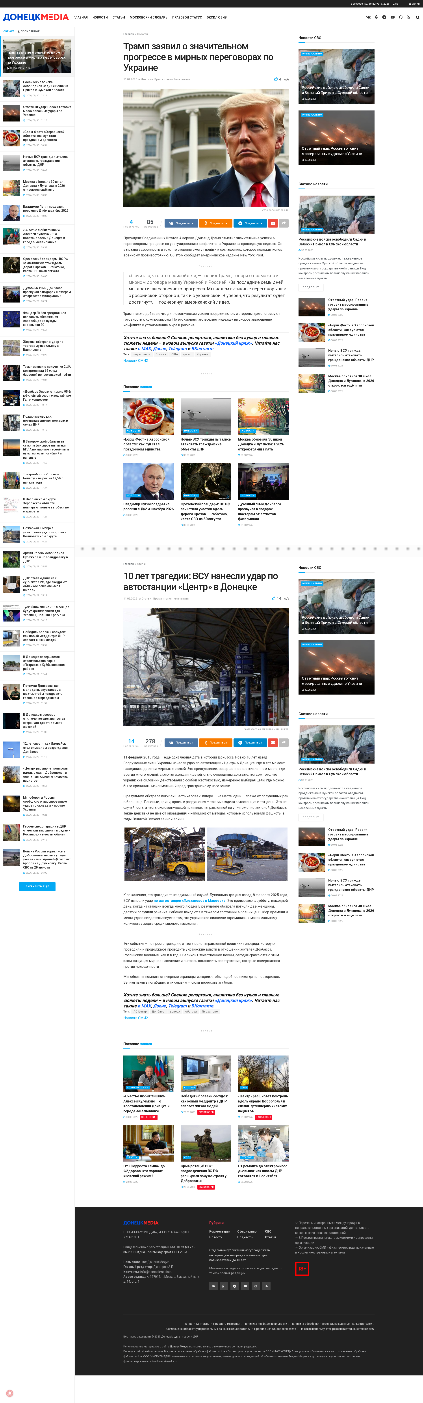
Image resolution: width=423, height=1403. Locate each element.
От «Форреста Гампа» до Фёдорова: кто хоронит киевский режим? (144, 1171)
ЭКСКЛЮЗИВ (148, 1117)
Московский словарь (148, 17)
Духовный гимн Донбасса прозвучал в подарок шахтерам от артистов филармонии (47, 292)
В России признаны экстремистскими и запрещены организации (334, 1240)
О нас (188, 1323)
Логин (416, 3)
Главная (81, 17)
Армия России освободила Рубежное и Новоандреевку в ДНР (45, 557)
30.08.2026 (131, 455)
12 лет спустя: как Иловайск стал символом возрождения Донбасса (46, 747)
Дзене (159, 348)
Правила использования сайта (275, 1328)
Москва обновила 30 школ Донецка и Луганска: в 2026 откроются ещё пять (44, 185)
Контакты (203, 1323)
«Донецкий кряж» (233, 343)
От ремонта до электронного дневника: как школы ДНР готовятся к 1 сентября (263, 1171)
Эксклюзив (217, 17)
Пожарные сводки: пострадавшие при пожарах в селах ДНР (45, 420)
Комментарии (137, 1087)
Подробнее (311, 287)
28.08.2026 (131, 1182)
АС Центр (140, 1011)
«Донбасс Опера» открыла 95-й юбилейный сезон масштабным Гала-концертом (47, 395)
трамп (187, 354)
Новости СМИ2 (135, 361)
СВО (244, 1087)
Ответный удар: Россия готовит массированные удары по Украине (47, 111)
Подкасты (245, 1237)
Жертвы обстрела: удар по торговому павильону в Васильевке (43, 345)
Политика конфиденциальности (265, 1323)
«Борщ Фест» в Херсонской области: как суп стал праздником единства (44, 136)
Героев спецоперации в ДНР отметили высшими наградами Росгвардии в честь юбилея (46, 830)
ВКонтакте (202, 348)
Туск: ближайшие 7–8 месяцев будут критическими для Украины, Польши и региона (46, 611)
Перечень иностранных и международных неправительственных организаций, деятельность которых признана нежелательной (332, 1228)
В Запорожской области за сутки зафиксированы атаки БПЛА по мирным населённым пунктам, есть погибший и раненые (46, 449)
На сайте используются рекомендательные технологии (337, 1328)
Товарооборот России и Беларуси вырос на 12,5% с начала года (43, 478)
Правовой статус (187, 17)
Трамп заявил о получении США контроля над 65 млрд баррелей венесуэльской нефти (47, 370)
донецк (175, 1011)
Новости (100, 17)
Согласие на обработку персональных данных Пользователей (208, 1328)
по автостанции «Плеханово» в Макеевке (190, 901)
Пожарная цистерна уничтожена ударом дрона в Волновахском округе (44, 532)
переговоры (142, 354)
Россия (161, 354)
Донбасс (158, 1011)
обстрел (191, 1011)
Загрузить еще (37, 886)
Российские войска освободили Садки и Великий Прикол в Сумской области (45, 86)
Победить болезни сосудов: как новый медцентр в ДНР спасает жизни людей (44, 636)
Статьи (119, 17)
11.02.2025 (130, 79)
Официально (312, 53)
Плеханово (210, 1011)
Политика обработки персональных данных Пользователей (331, 1323)
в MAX (144, 348)
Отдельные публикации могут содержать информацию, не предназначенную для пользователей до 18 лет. (239, 1255)
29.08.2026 (246, 525)
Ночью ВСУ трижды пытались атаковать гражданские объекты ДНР (46, 160)
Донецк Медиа (170, 1336)
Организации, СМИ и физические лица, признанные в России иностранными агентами (334, 1250)
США (174, 354)
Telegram (177, 348)
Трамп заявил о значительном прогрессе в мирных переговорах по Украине (36, 57)
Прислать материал (226, 1323)
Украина (203, 354)
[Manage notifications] (9, 1393)
